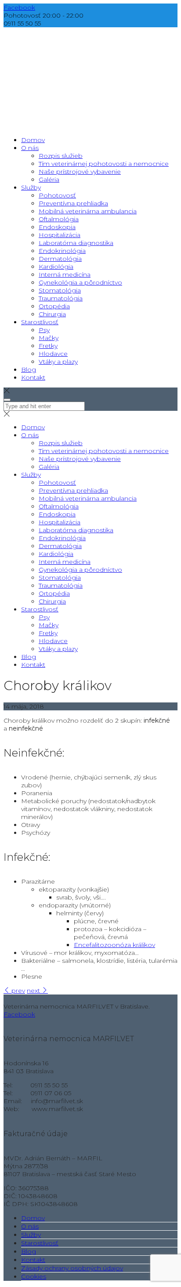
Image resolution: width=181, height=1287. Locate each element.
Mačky (48, 625)
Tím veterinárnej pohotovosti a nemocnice (104, 451)
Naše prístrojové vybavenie (80, 459)
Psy (44, 617)
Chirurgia (52, 601)
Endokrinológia (62, 538)
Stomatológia (60, 577)
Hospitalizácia (59, 522)
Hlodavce (53, 641)
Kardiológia (56, 554)
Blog (28, 657)
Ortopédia (54, 593)
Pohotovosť (57, 482)
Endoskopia (57, 514)
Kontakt (33, 665)
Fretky (48, 633)
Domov (33, 427)
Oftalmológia (59, 506)
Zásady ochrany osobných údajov (72, 1268)
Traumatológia (61, 585)
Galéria (49, 467)
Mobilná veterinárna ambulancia (88, 498)
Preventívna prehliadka (73, 490)
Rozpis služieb (61, 443)
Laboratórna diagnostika (76, 530)
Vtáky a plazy (58, 649)
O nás (30, 435)
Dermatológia (60, 546)
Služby (31, 475)
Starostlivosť (39, 609)
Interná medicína (64, 562)
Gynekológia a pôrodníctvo (80, 570)
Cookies (33, 1276)
